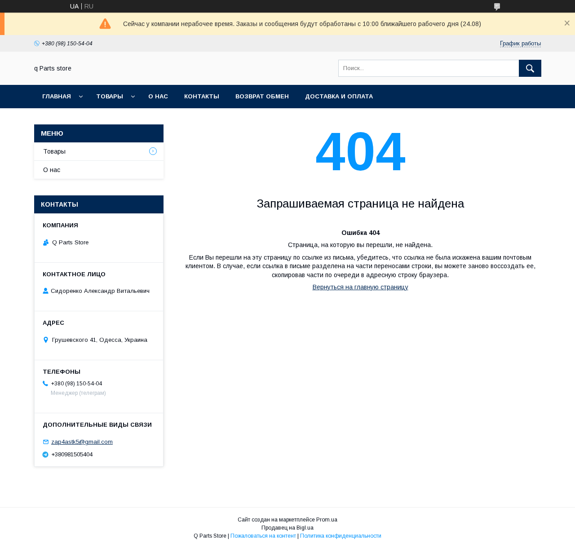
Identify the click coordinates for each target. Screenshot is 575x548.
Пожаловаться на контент (263, 536)
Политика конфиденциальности (340, 536)
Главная (56, 96)
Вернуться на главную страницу (360, 287)
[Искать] (530, 68)
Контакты (201, 96)
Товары (109, 96)
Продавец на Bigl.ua (287, 528)
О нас (158, 96)
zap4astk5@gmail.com (82, 441)
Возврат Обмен (262, 96)
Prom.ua (326, 520)
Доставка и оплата (339, 96)
